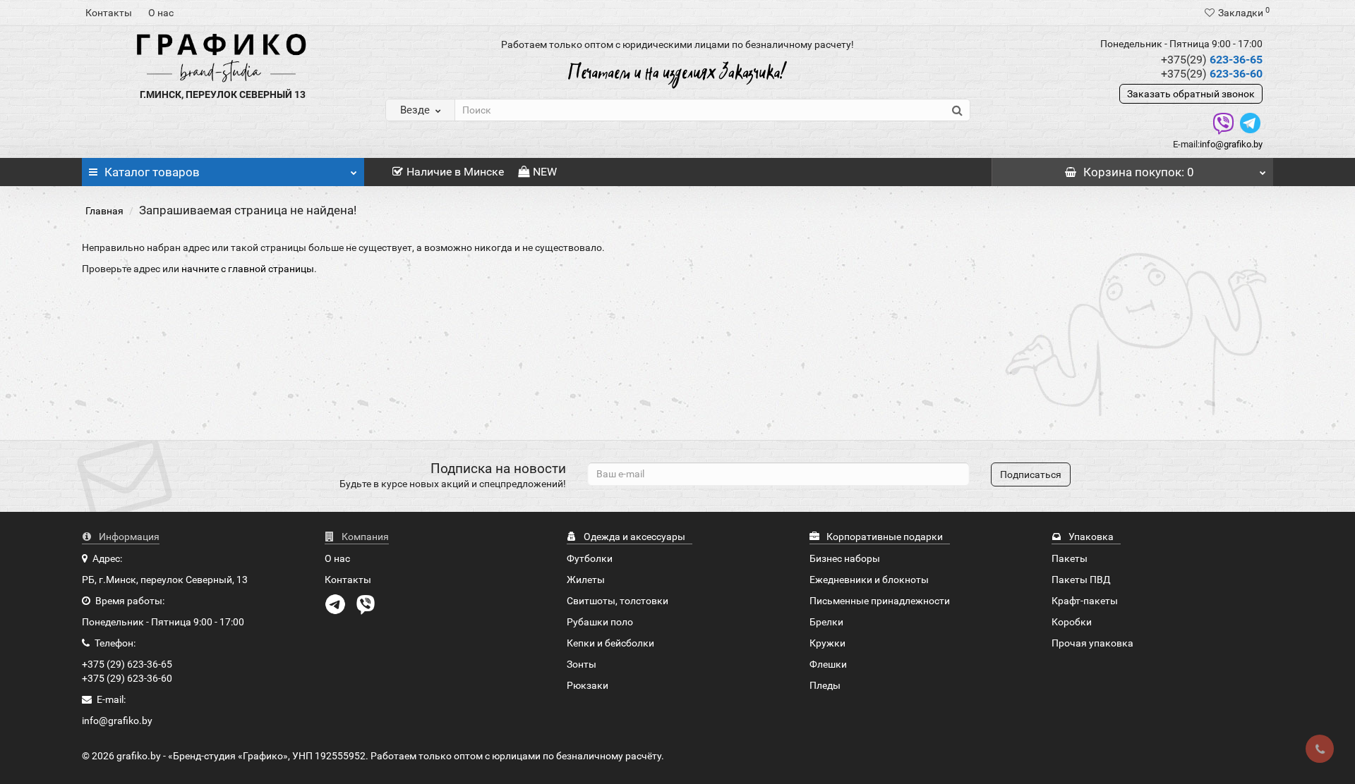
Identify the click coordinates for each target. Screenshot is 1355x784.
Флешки (828, 664)
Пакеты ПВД (1081, 579)
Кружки (827, 643)
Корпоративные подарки (883, 536)
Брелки (826, 621)
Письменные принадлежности (879, 600)
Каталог (152, 172)
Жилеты (586, 579)
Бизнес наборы (844, 558)
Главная (104, 210)
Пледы (825, 685)
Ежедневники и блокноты (869, 579)
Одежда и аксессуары (633, 536)
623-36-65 (1212, 59)
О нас (161, 12)
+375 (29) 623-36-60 (127, 678)
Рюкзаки (587, 685)
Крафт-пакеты (1085, 600)
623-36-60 (1212, 73)
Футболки (590, 558)
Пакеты (1070, 558)
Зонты (581, 664)
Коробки (1072, 621)
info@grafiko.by (1231, 144)
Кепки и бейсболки (610, 643)
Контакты (108, 12)
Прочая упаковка (1092, 643)
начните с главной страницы (247, 268)
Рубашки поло (600, 621)
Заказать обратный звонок (1191, 93)
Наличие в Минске (455, 171)
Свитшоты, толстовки (617, 600)
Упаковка (1090, 536)
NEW (545, 171)
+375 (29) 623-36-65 (127, 664)
